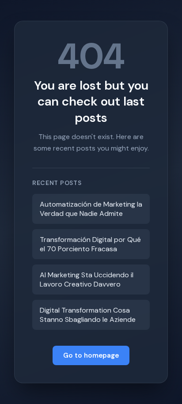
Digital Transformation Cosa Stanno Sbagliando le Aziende (88, 315)
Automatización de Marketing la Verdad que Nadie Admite (91, 209)
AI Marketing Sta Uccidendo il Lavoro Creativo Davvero (86, 279)
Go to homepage (91, 355)
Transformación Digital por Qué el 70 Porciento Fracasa (90, 244)
